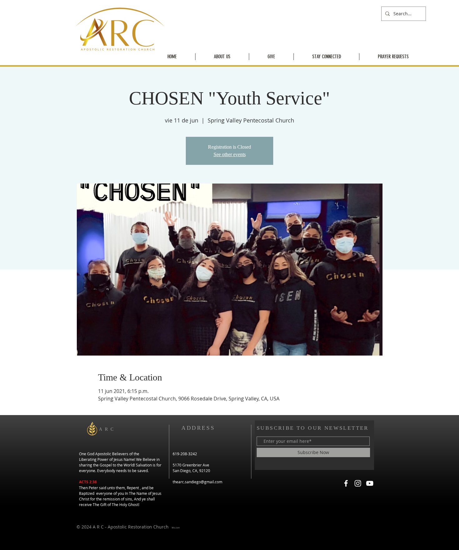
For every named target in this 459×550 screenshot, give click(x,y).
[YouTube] (369, 483)
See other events (230, 154)
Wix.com (176, 528)
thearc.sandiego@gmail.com (197, 481)
